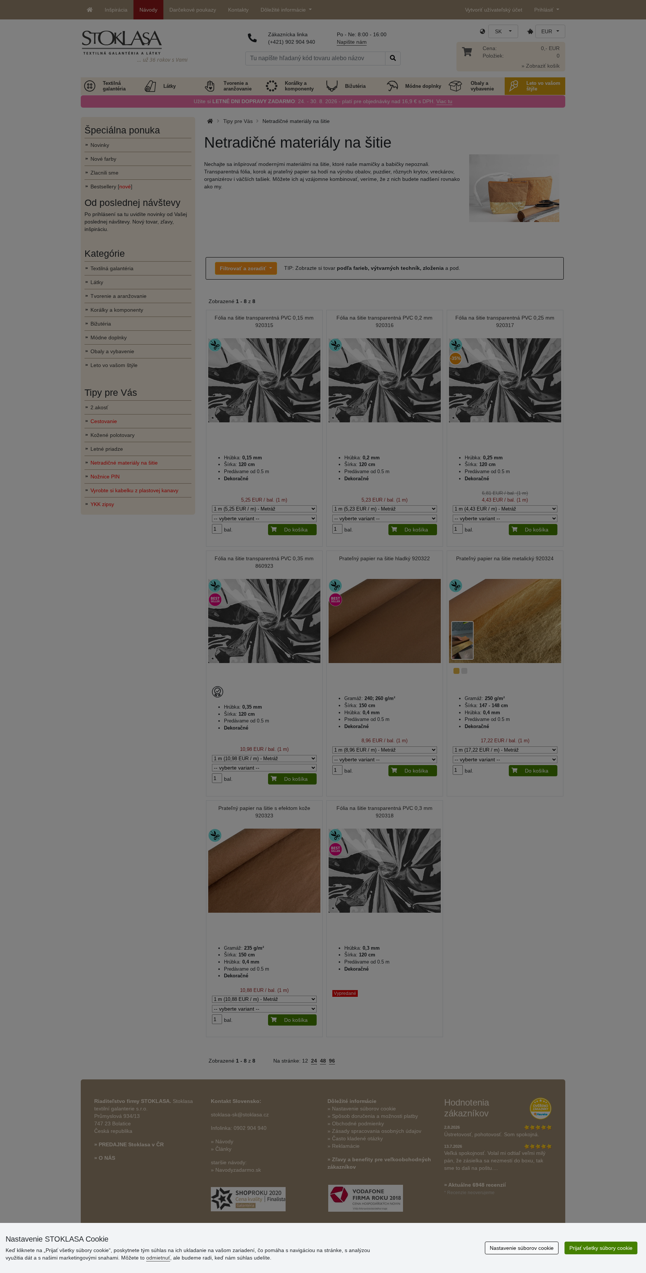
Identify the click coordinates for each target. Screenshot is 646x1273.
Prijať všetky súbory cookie (601, 1248)
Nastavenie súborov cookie (522, 1248)
